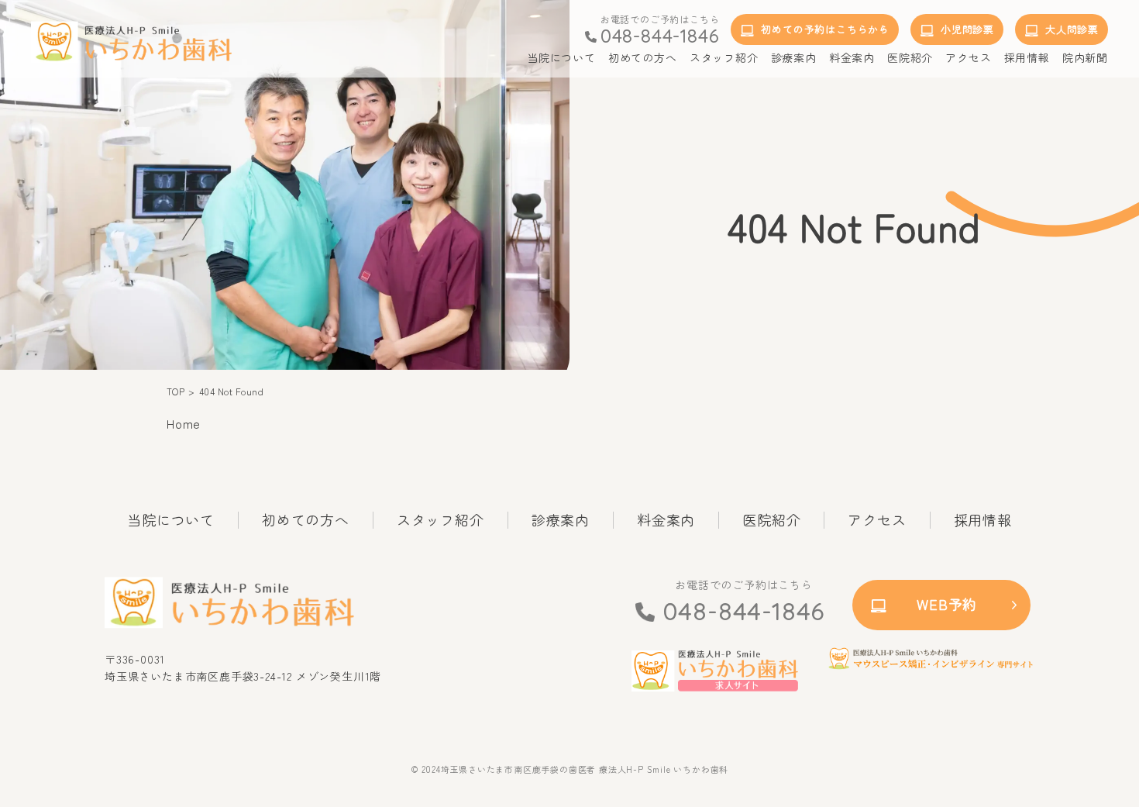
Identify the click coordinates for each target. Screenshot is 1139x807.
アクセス (877, 520)
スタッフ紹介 (440, 520)
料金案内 (666, 520)
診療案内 (561, 520)
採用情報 (983, 520)
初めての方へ (305, 520)
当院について (171, 520)
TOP (175, 391)
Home (184, 423)
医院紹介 (771, 520)
